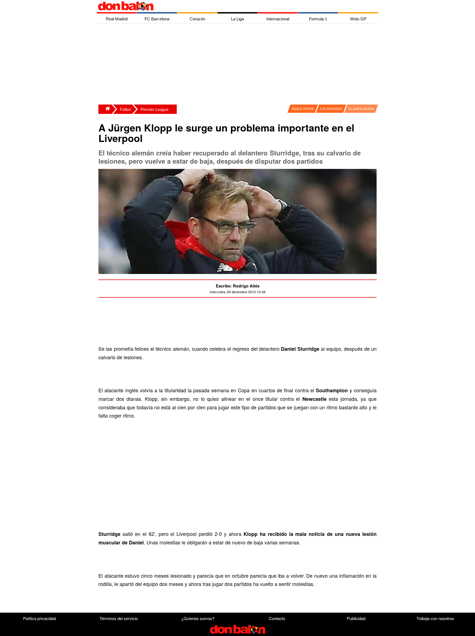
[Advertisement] (239, 64)
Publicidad (356, 618)
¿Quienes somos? (197, 618)
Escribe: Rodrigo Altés (237, 286)
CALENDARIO (331, 108)
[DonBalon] (105, 109)
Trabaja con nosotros (435, 618)
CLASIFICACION (361, 108)
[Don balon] (231, 6)
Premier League (154, 109)
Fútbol (125, 109)
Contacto (277, 618)
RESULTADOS (303, 108)
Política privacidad (39, 618)
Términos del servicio (119, 618)
